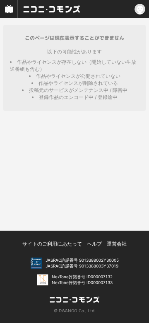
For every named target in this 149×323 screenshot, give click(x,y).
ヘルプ (94, 244)
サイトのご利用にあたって (52, 244)
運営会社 (117, 244)
